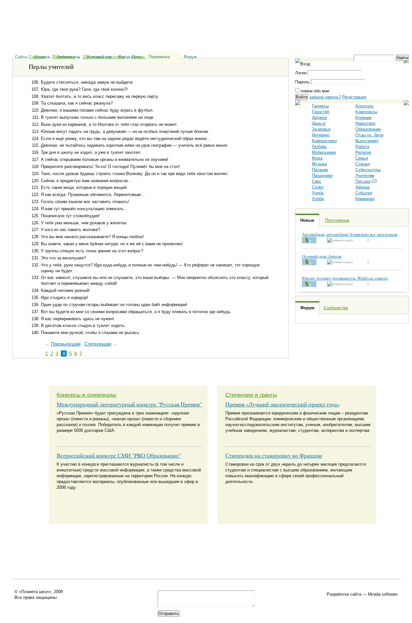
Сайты (21, 56)
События (363, 193)
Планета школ (45, 19)
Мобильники (324, 152)
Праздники (322, 175)
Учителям (364, 175)
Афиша (362, 187)
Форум (190, 56)
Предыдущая (65, 344)
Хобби (318, 198)
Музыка (319, 164)
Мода (317, 158)
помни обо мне (314, 90)
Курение (363, 117)
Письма (362, 181)
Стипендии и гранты (251, 395)
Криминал (365, 198)
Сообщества (336, 307)
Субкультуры (368, 169)
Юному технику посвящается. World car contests (345, 278)
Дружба (319, 117)
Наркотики (365, 123)
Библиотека (68, 56)
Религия (363, 152)
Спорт (317, 187)
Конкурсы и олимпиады (86, 395)
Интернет (321, 135)
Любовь (319, 146)
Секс (316, 181)
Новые (307, 220)
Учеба (317, 193)
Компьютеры (324, 140)
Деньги (318, 123)
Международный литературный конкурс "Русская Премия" (129, 404)
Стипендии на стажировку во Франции (273, 455)
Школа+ (42, 56)
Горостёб (320, 111)
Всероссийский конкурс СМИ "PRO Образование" (119, 455)
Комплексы (366, 111)
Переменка (159, 56)
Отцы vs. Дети (369, 135)
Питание (320, 169)
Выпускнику (130, 56)
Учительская (99, 56)
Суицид (362, 164)
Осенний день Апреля (321, 256)
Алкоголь (364, 106)
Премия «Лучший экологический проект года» (282, 404)
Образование (368, 129)
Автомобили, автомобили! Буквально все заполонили (350, 234)
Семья (361, 158)
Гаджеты (320, 106)
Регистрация (354, 97)
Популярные (337, 220)
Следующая (97, 344)
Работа (362, 146)
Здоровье (321, 129)
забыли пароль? (325, 97)
